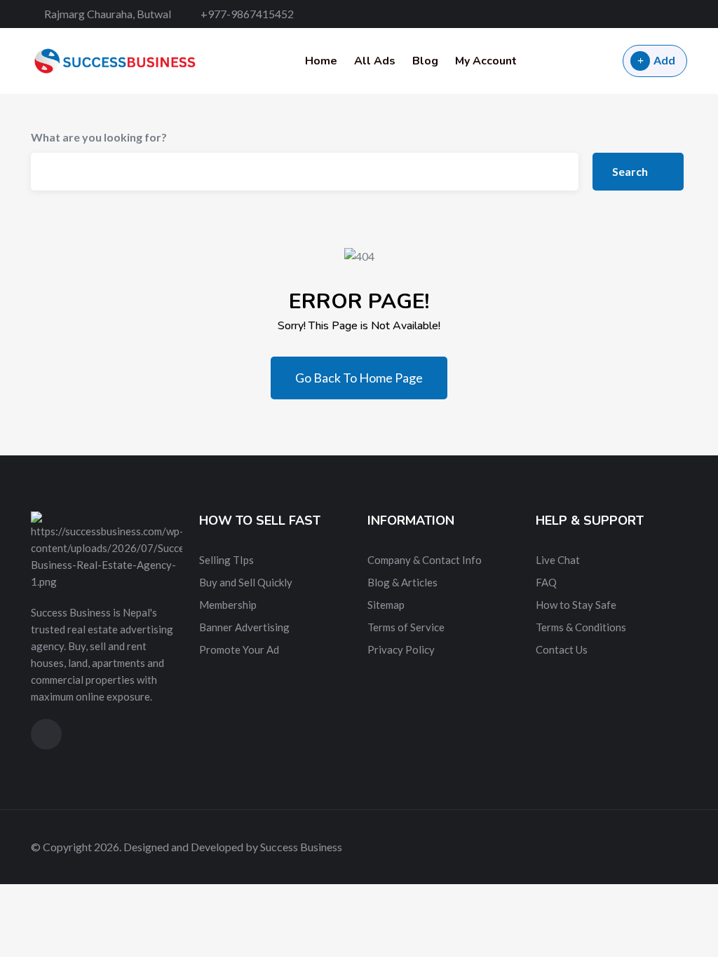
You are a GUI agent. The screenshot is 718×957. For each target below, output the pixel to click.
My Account (486, 61)
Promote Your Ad (239, 649)
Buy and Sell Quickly (245, 582)
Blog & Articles (402, 582)
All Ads (374, 61)
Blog (425, 61)
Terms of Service (406, 627)
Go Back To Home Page (359, 377)
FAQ (546, 582)
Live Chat (558, 559)
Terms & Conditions (581, 627)
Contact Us (562, 649)
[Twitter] (635, 14)
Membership (228, 604)
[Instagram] (683, 14)
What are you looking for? (99, 137)
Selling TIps (226, 559)
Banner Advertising (244, 627)
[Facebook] (610, 14)
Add (664, 60)
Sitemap (386, 604)
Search (631, 171)
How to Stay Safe (576, 604)
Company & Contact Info (424, 559)
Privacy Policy (401, 649)
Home (321, 61)
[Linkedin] (659, 14)
